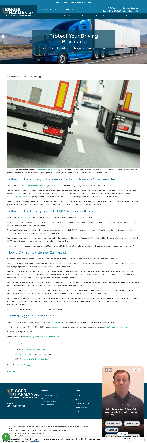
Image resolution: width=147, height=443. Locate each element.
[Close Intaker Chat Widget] (139, 370)
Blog (78, 9)
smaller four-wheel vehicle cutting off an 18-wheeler (42, 185)
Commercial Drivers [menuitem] (74, 16)
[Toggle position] (134, 370)
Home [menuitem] (60, 16)
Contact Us (79, 412)
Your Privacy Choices (34, 434)
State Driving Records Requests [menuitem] (124, 16)
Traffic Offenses (81, 407)
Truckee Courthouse (54, 322)
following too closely (18, 196)
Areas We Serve (56, 9)
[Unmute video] (106, 370)
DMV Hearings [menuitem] (97, 16)
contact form (57, 327)
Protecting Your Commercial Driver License (42, 336)
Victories (69, 9)
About (77, 399)
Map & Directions (47, 404)
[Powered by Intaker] (127, 438)
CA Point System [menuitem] (108, 16)
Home (77, 395)
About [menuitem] (66, 16)
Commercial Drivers (82, 403)
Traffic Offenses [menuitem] (86, 16)
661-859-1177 (130, 11)
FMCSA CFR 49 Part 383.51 (22, 354)
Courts (44, 9)
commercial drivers (25, 217)
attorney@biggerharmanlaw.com (115, 327)
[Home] (17, 12)
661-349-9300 (112, 11)
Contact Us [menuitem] (137, 16)
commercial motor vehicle (48, 170)
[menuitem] (10, 436)
